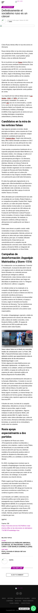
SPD (15, 98)
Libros (34, 598)
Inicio (4, 598)
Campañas (9, 600)
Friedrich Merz (10, 138)
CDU (9, 98)
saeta (10, 21)
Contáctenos (25, 603)
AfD (7, 103)
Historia (10, 598)
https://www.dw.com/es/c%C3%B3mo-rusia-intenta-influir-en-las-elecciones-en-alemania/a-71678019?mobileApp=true (17, 528)
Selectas (18, 600)
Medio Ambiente (28, 600)
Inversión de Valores (22, 598)
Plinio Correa (14, 603)
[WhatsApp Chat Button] (33, 608)
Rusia (20, 62)
